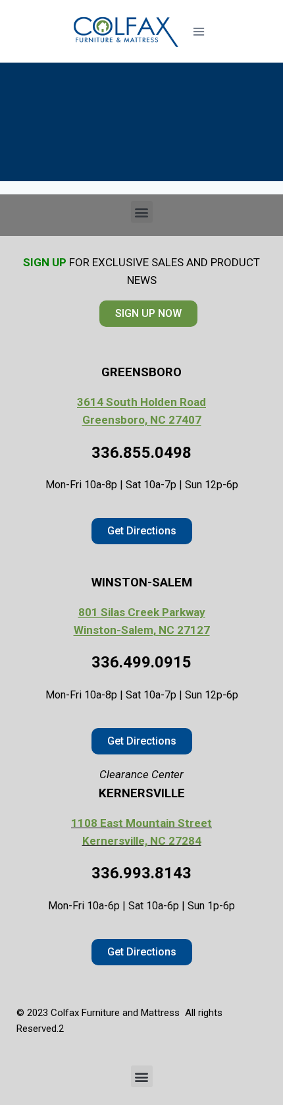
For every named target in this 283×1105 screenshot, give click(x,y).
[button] (142, 212)
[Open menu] (198, 31)
